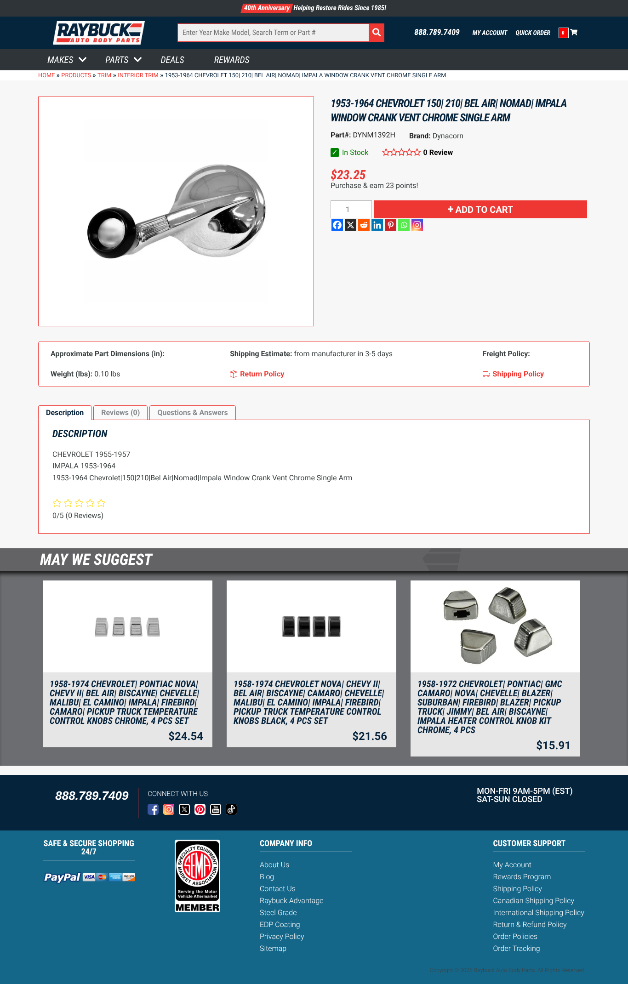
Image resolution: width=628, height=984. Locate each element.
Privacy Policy (282, 936)
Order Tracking (516, 948)
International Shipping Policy (538, 912)
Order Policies (515, 936)
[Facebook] (337, 225)
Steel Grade (278, 912)
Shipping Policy (517, 888)
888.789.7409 (437, 32)
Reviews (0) (120, 412)
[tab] (64, 412)
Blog (267, 876)
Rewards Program (522, 876)
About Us (274, 864)
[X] (350, 225)
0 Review (438, 152)
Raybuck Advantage (292, 900)
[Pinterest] (390, 225)
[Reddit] (364, 225)
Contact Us (278, 888)
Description (65, 412)
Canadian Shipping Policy (533, 900)
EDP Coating (280, 924)
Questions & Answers (192, 412)
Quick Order (532, 33)
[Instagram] (417, 225)
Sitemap (273, 948)
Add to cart (485, 209)
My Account (490, 33)
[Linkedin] (377, 225)
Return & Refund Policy (529, 924)
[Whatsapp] (404, 225)
